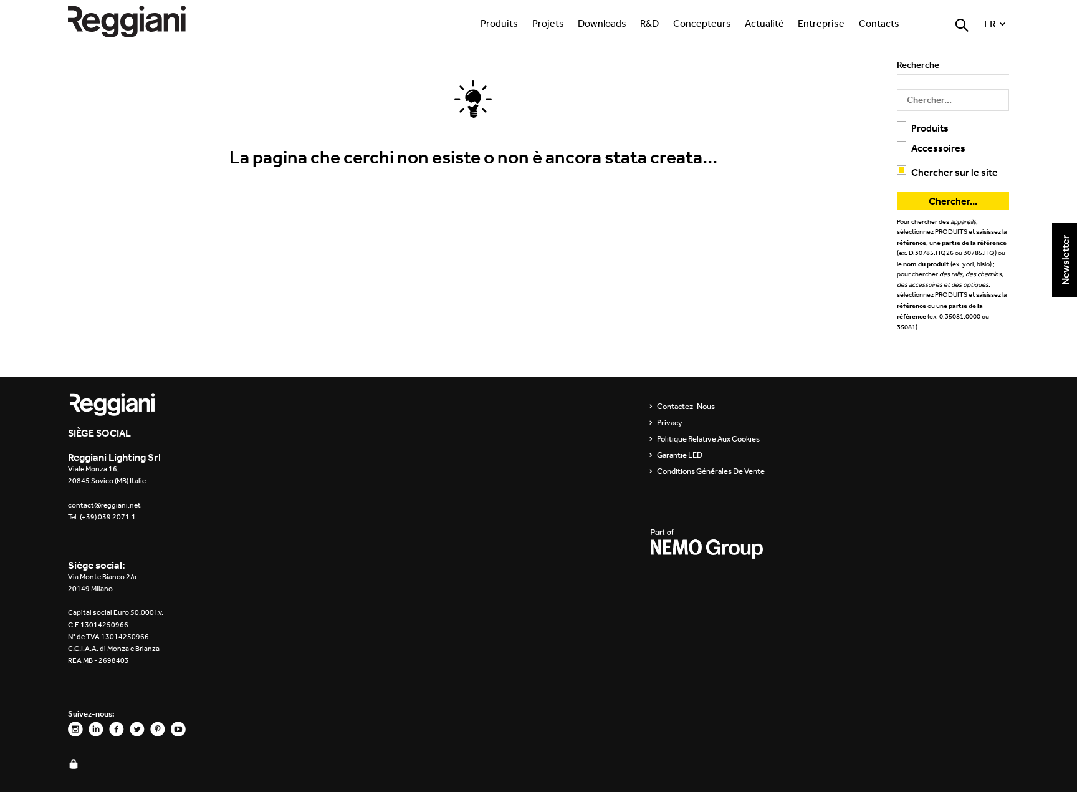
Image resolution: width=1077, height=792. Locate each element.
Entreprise (821, 23)
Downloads (602, 23)
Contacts (879, 23)
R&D (649, 23)
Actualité (764, 23)
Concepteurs (702, 23)
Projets (548, 23)
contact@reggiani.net (104, 505)
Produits (499, 23)
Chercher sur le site (954, 172)
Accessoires (938, 148)
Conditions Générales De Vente (711, 471)
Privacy (669, 423)
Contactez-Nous (686, 407)
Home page (139, 21)
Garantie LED (679, 455)
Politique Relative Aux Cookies (708, 439)
